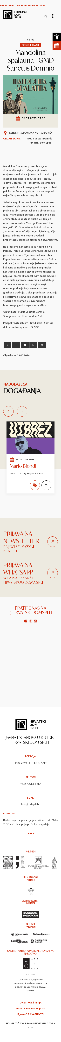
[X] (7, 345)
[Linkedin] (33, 345)
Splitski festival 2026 (31, 6)
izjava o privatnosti (30, 1014)
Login (30, 834)
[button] (57, 37)
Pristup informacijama (30, 1009)
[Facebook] (16, 345)
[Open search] (45, 16)
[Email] (25, 345)
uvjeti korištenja (30, 1003)
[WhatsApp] (42, 345)
